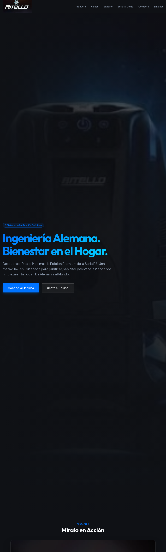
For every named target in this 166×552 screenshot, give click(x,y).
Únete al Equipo (58, 288)
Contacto (143, 6)
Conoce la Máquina (21, 288)
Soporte (108, 6)
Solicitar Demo (125, 6)
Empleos (158, 6)
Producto (81, 6)
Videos (94, 6)
